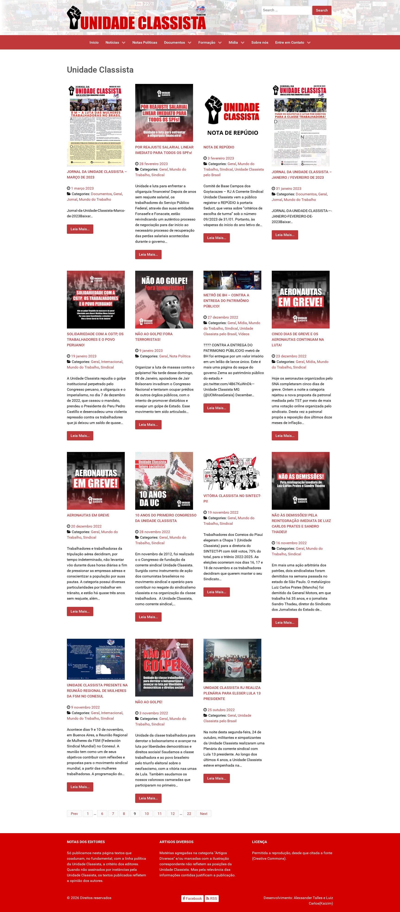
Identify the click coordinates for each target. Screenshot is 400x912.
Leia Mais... (80, 229)
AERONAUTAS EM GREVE (88, 515)
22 (189, 813)
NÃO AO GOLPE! (148, 702)
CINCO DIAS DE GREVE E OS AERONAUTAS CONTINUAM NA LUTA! (298, 339)
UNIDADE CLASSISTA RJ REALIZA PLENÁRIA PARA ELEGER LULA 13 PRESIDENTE (232, 693)
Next (203, 813)
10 (147, 813)
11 (160, 813)
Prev (74, 813)
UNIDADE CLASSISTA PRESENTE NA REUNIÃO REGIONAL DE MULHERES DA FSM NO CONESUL (97, 690)
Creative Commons (268, 858)
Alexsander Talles (308, 898)
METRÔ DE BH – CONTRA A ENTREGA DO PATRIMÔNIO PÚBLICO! (226, 300)
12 (173, 813)
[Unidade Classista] (136, 17)
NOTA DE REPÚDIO (218, 147)
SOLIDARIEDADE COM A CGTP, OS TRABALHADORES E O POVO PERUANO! (95, 339)
